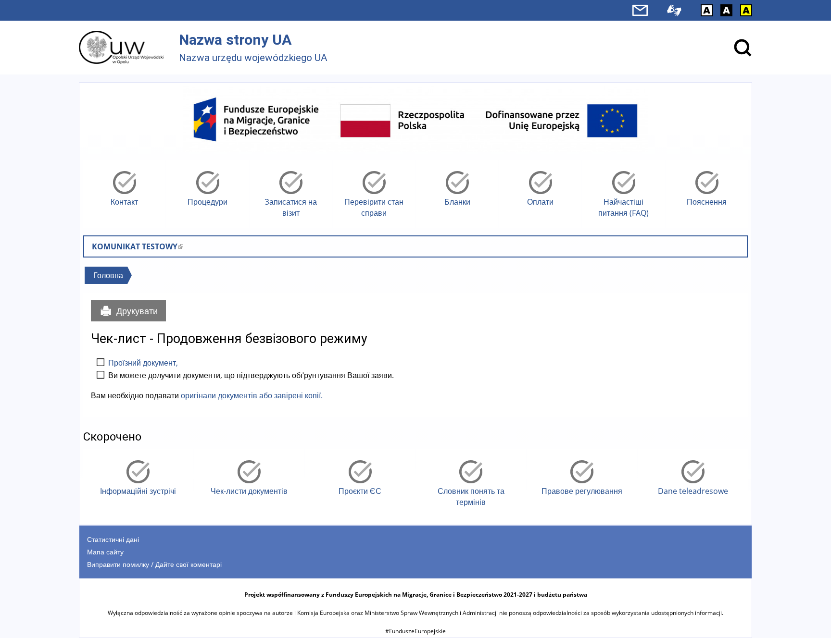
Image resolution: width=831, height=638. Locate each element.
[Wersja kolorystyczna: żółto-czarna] (746, 10)
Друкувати (137, 311)
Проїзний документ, (143, 362)
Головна (108, 275)
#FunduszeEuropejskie (415, 631)
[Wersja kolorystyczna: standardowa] (707, 10)
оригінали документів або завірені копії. (252, 395)
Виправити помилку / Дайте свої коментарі (154, 564)
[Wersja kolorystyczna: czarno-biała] (726, 10)
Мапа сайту (105, 551)
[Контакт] (640, 10)
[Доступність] (674, 10)
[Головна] (121, 47)
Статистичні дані (113, 539)
